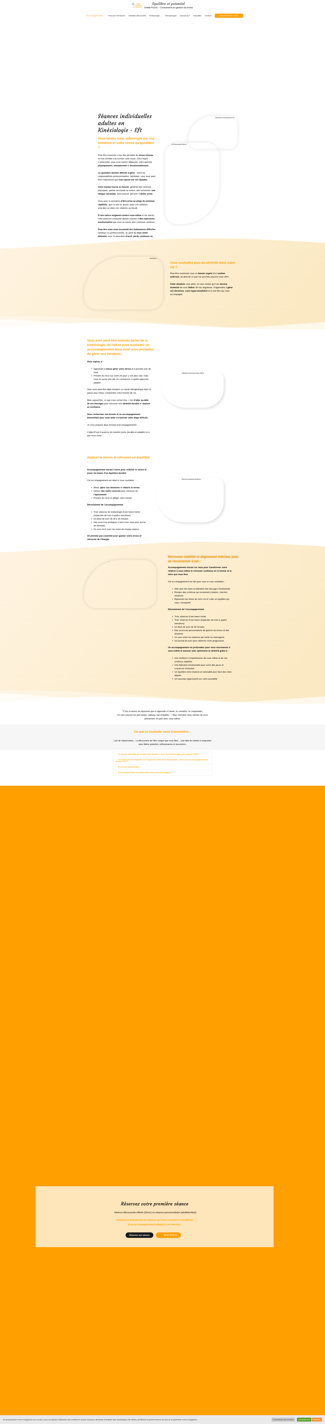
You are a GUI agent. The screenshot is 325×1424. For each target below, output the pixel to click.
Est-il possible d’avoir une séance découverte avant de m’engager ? (145, 772)
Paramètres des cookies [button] (283, 1419)
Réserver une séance (139, 1235)
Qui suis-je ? (185, 15)
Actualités (197, 15)
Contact (208, 15)
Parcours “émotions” (116, 15)
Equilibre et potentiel (168, 4)
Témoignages (171, 15)
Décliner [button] (316, 1419)
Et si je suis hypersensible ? (129, 767)
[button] (229, 16)
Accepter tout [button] (304, 1419)
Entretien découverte (137, 15)
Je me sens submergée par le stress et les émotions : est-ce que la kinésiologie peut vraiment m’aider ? (159, 754)
